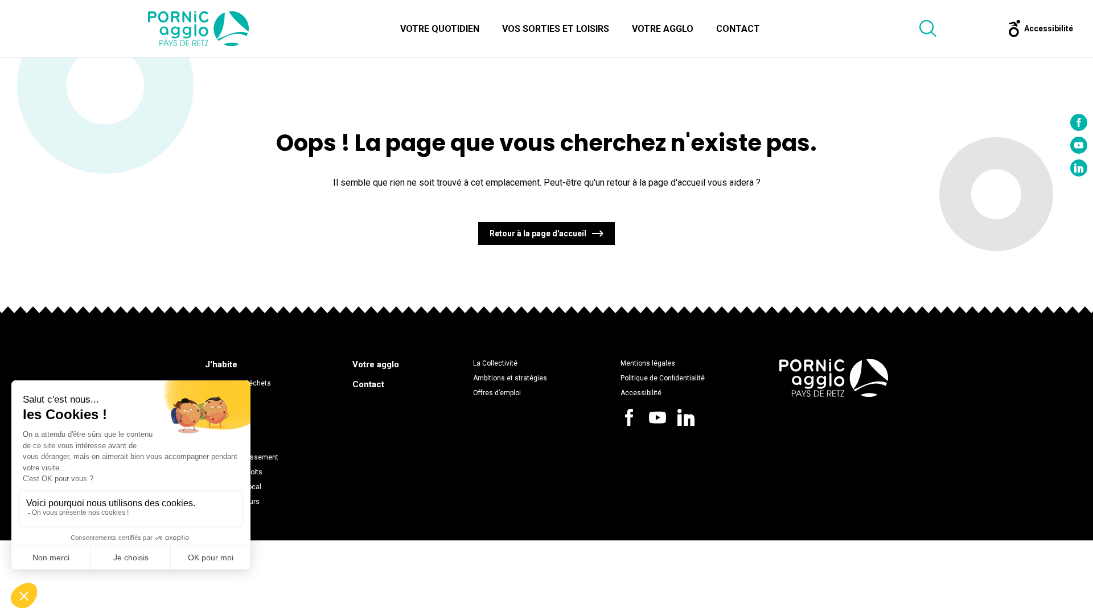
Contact (738, 28)
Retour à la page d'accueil (538, 233)
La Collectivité (495, 363)
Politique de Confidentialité (663, 378)
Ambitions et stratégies (510, 378)
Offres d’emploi (497, 393)
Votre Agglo (662, 28)
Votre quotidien (439, 28)
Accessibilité (641, 393)
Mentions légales (648, 363)
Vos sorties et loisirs (555, 28)
